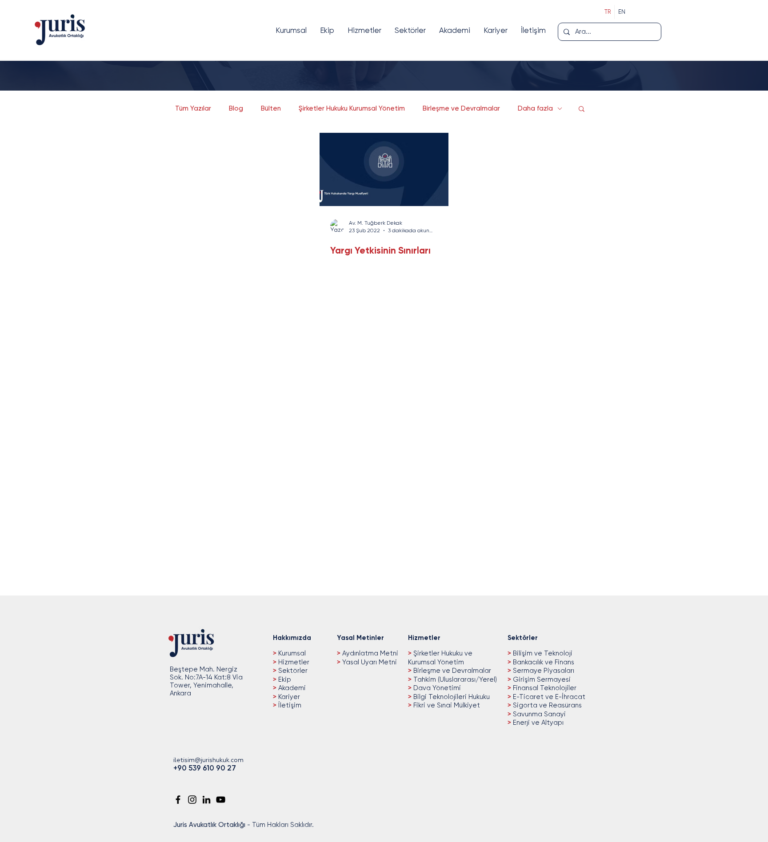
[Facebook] (178, 799)
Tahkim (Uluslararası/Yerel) (454, 679)
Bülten (271, 108)
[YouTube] (220, 799)
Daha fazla (535, 108)
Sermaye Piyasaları (542, 671)
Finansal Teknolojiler (543, 688)
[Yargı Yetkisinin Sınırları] (384, 169)
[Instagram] (192, 799)
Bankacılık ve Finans (542, 662)
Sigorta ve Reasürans (546, 705)
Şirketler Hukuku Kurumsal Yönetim (352, 108)
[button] (581, 109)
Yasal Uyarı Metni (369, 662)
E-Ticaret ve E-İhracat (548, 697)
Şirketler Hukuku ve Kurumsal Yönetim (440, 657)
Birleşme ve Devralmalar (461, 108)
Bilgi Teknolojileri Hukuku (451, 697)
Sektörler (292, 671)
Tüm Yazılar (193, 108)
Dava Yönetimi (436, 688)
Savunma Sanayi (538, 714)
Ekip (283, 679)
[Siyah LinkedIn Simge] (206, 799)
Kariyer (288, 697)
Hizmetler (292, 662)
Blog (236, 108)
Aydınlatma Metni (370, 653)
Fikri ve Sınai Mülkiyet (446, 705)
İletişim (288, 705)
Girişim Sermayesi (541, 679)
